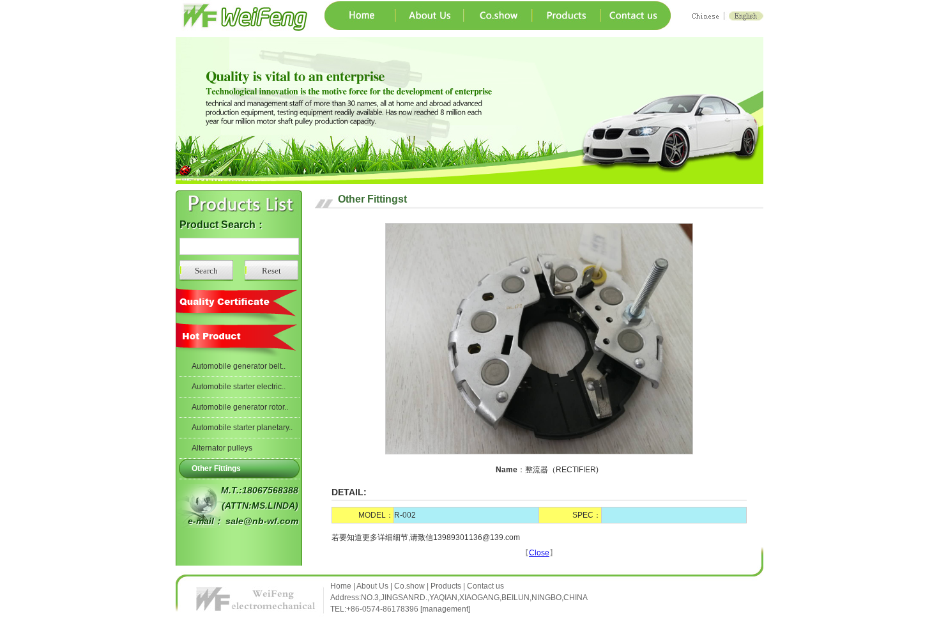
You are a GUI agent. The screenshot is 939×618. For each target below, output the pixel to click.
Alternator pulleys (222, 448)
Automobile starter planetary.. (242, 427)
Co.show (409, 586)
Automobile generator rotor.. (240, 407)
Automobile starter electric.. (239, 386)
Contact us (485, 586)
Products (446, 586)
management (445, 609)
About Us (372, 586)
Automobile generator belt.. (239, 366)
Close (539, 552)
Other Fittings (216, 468)
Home (341, 586)
